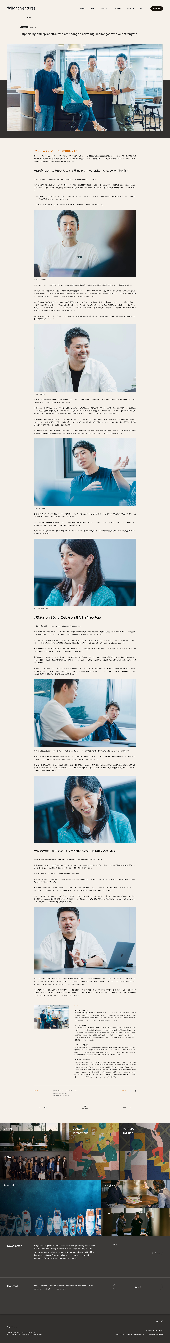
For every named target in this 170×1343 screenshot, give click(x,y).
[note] (162, 1321)
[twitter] (131, 1091)
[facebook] (135, 1091)
